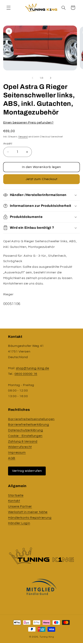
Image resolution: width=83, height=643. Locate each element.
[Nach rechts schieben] (50, 78)
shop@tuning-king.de (32, 368)
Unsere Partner (20, 506)
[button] (8, 7)
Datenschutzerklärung (25, 430)
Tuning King (46, 637)
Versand (23, 137)
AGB (11, 458)
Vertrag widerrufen (27, 470)
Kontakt (14, 500)
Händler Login (19, 523)
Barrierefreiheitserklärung (28, 424)
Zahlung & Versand (22, 441)
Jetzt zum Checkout (41, 179)
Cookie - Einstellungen (25, 435)
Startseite (15, 495)
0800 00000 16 (26, 373)
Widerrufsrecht (20, 446)
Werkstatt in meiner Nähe (28, 512)
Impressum (17, 452)
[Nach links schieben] (32, 78)
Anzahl (7, 143)
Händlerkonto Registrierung (29, 517)
